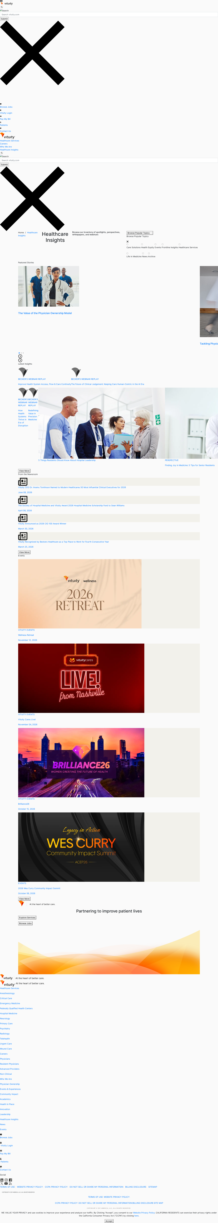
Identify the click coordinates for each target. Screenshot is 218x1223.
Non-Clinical (6, 1074)
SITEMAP (152, 1187)
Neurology (5, 1018)
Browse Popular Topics (139, 233)
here (136, 1215)
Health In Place (7, 1104)
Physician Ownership (10, 1084)
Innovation (5, 1109)
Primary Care (6, 1023)
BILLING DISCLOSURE (135, 1187)
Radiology (5, 1033)
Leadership (5, 1114)
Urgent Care (6, 1043)
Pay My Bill (5, 119)
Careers (3, 143)
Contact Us (5, 131)
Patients (4, 125)
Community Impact (9, 1094)
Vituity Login (6, 113)
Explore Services (27, 917)
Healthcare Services (9, 140)
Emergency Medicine (10, 1003)
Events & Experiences (10, 1089)
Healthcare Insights (9, 149)
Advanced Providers (9, 1069)
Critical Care (6, 998)
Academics (5, 1099)
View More (24, 471)
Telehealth (5, 1038)
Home (21, 232)
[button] (19, 352)
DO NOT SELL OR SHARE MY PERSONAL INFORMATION (96, 1187)
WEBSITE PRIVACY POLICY (30, 1187)
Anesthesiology (7, 993)
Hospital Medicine (8, 1013)
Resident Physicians (9, 1064)
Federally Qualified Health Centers (16, 1008)
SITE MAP (158, 1203)
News (2, 1124)
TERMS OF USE (7, 1187)
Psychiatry (5, 1028)
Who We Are (6, 146)
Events (3, 1129)
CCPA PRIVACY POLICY (56, 1187)
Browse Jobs (6, 107)
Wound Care (6, 1048)
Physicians (5, 1059)
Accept (109, 1221)
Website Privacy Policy (144, 1212)
